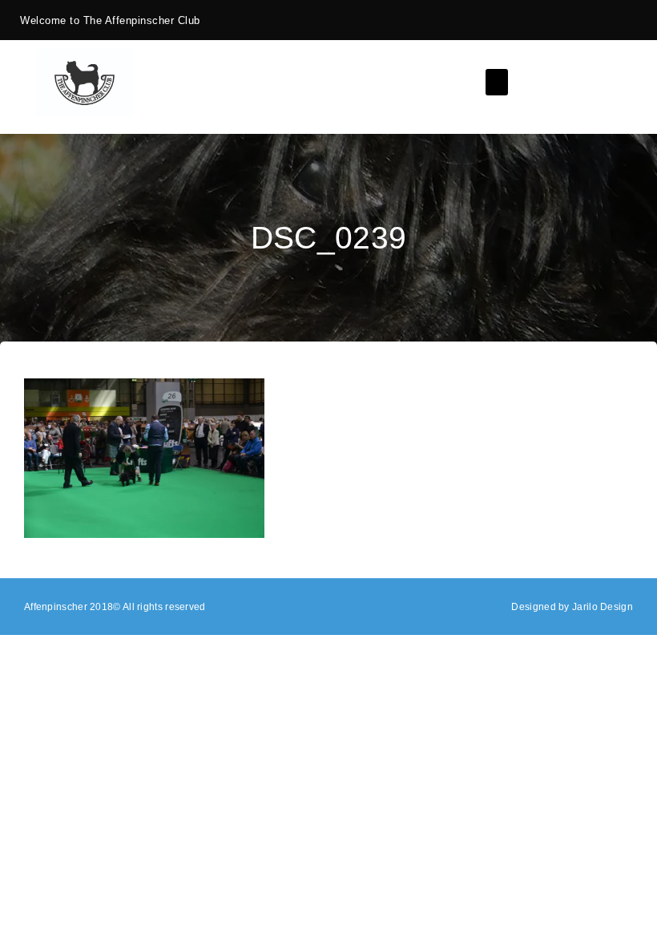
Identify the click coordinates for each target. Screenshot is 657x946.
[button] (497, 82)
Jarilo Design (602, 606)
